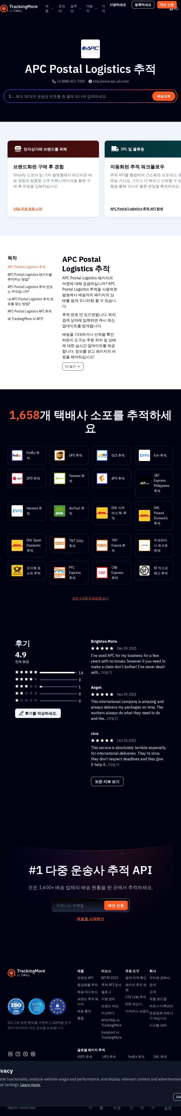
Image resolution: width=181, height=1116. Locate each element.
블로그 (106, 992)
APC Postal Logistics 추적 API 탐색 (136, 209)
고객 (152, 992)
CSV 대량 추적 (135, 997)
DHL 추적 (160, 1057)
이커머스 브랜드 (137, 1011)
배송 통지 (84, 1011)
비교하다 (108, 1013)
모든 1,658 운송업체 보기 (90, 598)
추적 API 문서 (111, 985)
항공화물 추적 (87, 985)
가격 (103, 8)
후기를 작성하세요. (41, 713)
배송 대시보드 (87, 992)
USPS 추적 (84, 1057)
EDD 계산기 (133, 1004)
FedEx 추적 (136, 1057)
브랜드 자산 (110, 1006)
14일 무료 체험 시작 (27, 209)
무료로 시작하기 (90, 918)
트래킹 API (85, 978)
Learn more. (30, 1084)
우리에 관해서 (159, 978)
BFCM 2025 (109, 978)
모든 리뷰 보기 (107, 781)
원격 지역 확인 (136, 978)
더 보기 (70, 366)
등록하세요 (143, 5)
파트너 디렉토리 (161, 1006)
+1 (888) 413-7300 (71, 81)
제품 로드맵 (158, 999)
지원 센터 (108, 999)
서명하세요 (118, 5)
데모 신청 (167, 5)
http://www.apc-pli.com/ (111, 81)
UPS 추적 (109, 1057)
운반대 (61, 8)
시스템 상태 (158, 1025)
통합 (80, 1018)
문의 (152, 985)
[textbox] (95, 96)
